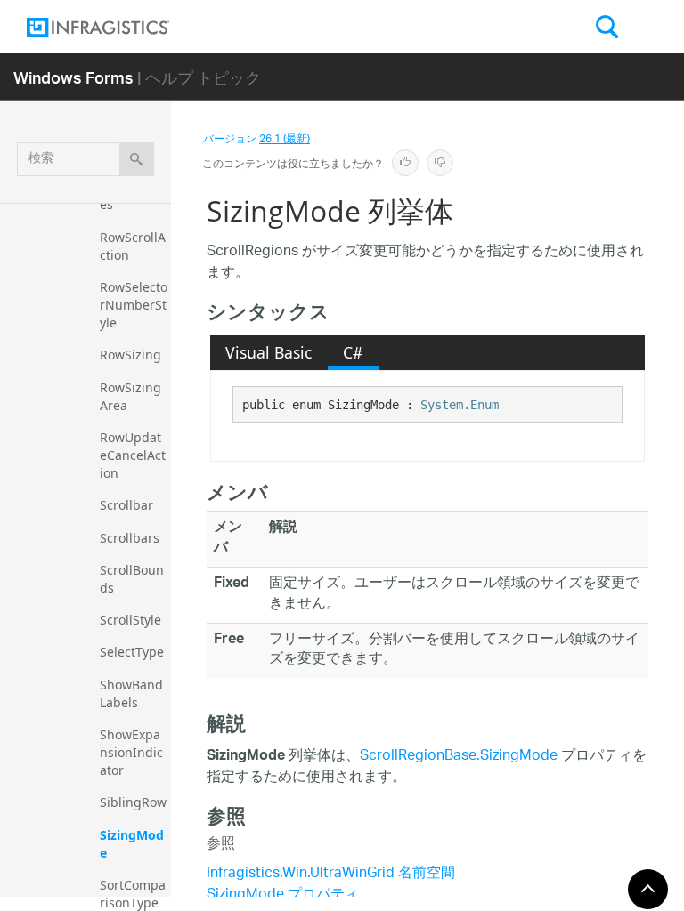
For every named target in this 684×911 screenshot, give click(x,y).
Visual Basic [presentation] (268, 352)
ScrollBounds (132, 578)
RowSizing (130, 354)
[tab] (269, 352)
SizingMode (132, 843)
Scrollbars (129, 537)
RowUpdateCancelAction (133, 455)
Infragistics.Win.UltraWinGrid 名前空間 (331, 874)
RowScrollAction (133, 246)
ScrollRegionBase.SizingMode (459, 756)
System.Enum (459, 405)
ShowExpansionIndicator (131, 752)
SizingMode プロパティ (283, 895)
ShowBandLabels (131, 693)
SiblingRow (133, 802)
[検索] (136, 159)
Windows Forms (73, 77)
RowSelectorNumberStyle (133, 304)
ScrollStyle (130, 619)
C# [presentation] (352, 352)
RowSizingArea (130, 396)
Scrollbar (126, 504)
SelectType (132, 651)
